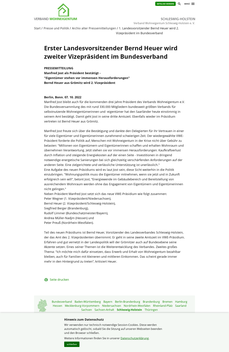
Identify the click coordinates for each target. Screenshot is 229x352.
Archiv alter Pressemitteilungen (94, 28)
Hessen (57, 306)
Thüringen (151, 310)
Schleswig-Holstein (129, 310)
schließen (72, 344)
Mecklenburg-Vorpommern (82, 306)
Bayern (107, 302)
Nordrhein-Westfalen (137, 306)
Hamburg (181, 302)
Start (37, 28)
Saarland (180, 306)
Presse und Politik (56, 28)
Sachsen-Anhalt (104, 310)
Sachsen (86, 310)
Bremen (167, 302)
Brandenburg (151, 302)
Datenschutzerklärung (135, 338)
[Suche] (179, 4)
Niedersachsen (111, 306)
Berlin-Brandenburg (127, 302)
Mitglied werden (165, 4)
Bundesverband (62, 302)
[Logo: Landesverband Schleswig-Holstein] (71, 11)
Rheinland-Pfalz (163, 306)
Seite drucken (59, 280)
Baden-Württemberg (88, 302)
